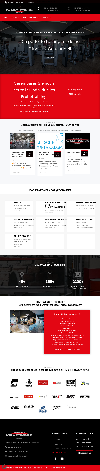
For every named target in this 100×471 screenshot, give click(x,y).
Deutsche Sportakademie (47, 153)
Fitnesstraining (86, 202)
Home (5, 18)
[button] (4, 466)
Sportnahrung (24, 219)
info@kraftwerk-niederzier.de (51, 2)
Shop (24, 17)
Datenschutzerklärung (63, 449)
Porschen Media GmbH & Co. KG (27, 468)
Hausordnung (84, 453)
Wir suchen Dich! (76, 152)
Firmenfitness (34, 17)
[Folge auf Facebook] (55, 459)
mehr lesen (16, 172)
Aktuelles (47, 17)
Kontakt (57, 440)
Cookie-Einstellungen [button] (59, 452)
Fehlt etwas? (22, 236)
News (14, 160)
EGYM (17, 202)
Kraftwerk (15, 17)
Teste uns (50, 57)
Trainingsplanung (57, 219)
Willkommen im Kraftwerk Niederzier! (19, 154)
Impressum (58, 444)
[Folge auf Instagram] (62, 459)
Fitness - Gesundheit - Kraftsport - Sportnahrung (49, 32)
